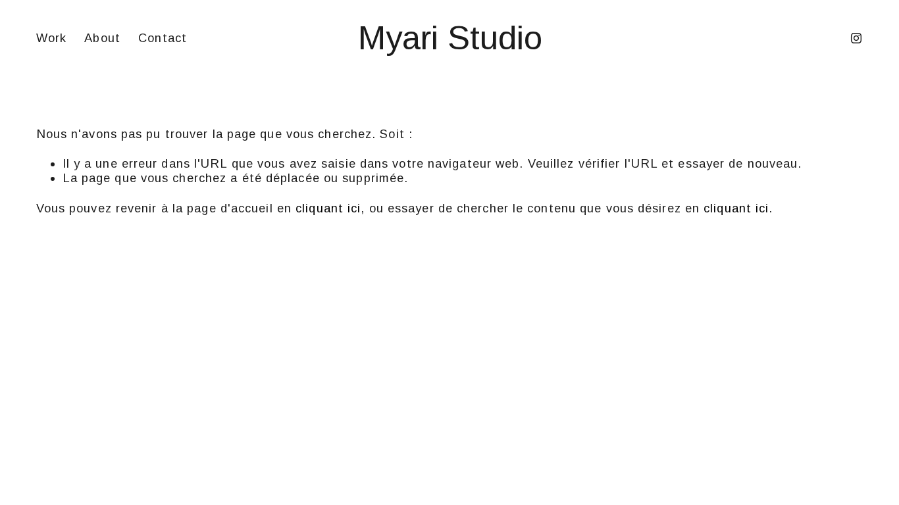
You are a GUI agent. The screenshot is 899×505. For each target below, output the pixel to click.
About (102, 38)
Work (51, 38)
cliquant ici (328, 208)
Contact (162, 38)
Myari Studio (450, 38)
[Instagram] (856, 38)
